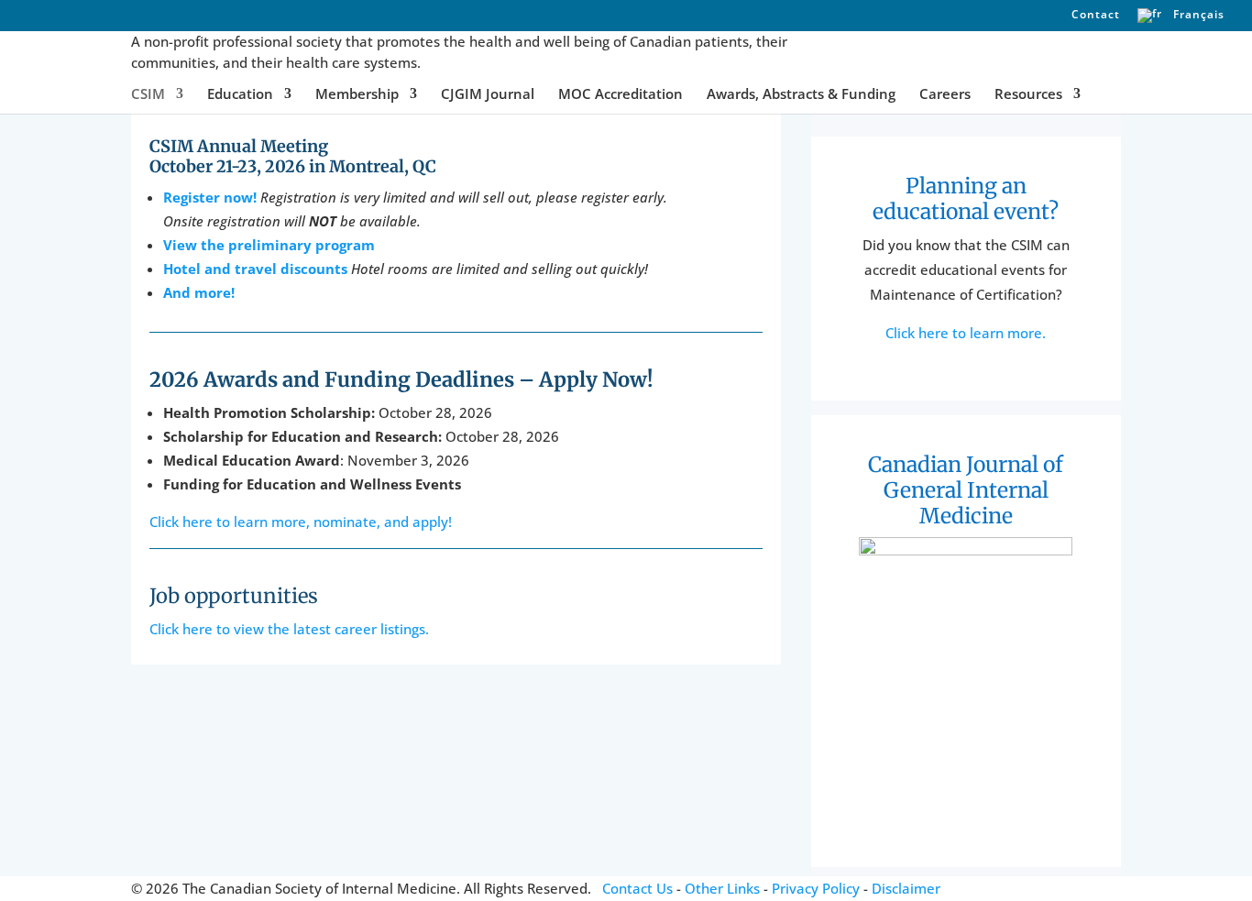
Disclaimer (906, 888)
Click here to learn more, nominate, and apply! (300, 521)
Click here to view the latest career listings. (289, 629)
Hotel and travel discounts (255, 268)
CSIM (148, 95)
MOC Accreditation (620, 95)
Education (240, 95)
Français (1197, 15)
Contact (1095, 15)
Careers (945, 95)
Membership (357, 95)
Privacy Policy (816, 888)
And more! (199, 292)
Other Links (722, 888)
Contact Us (637, 888)
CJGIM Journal (487, 95)
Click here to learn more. (965, 333)
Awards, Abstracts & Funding (801, 95)
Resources (1028, 95)
